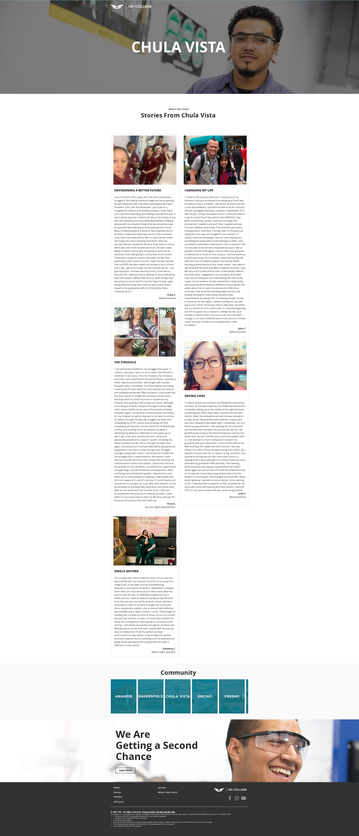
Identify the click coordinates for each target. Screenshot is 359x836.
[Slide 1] (179, 86)
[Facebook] (230, 798)
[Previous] (15, 47)
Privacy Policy (148, 812)
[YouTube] (244, 798)
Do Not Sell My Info (165, 812)
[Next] (343, 47)
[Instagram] (237, 798)
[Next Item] (243, 696)
